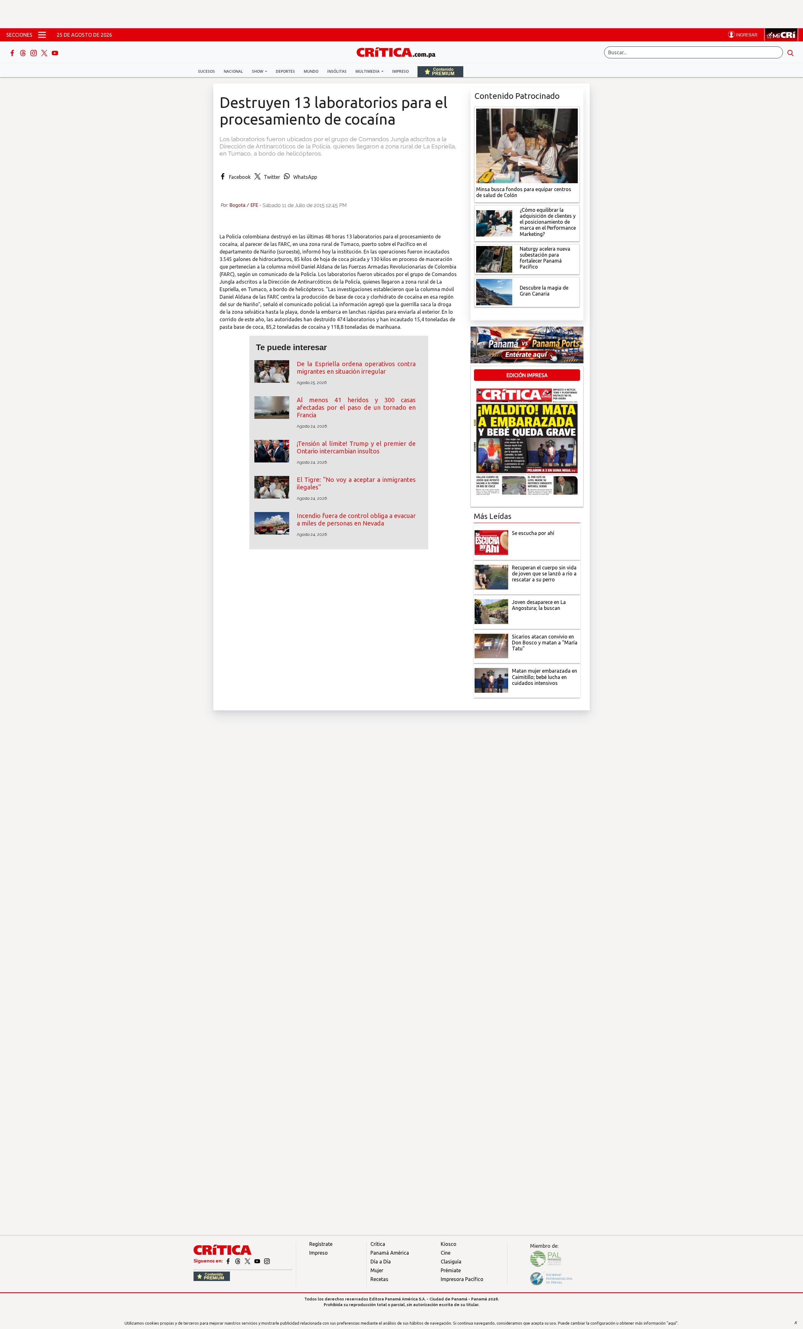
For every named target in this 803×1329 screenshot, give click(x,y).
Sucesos (206, 71)
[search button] (790, 52)
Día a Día (380, 1261)
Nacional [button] (233, 71)
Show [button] (258, 71)
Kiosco (448, 1244)
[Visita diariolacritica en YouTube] (257, 1260)
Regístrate (320, 1244)
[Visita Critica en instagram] (267, 1260)
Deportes (285, 71)
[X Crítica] (45, 52)
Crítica (377, 1244)
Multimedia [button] (367, 71)
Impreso (400, 71)
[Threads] (23, 52)
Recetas (379, 1279)
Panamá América (389, 1253)
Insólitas (337, 71)
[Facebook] (13, 52)
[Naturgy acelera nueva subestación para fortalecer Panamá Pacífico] (494, 258)
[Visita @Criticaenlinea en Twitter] (238, 1260)
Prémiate (451, 1270)
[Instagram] (34, 52)
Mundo (311, 71)
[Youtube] (55, 52)
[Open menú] (42, 35)
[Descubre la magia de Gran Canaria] (494, 291)
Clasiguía (451, 1261)
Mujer (376, 1270)
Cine (445, 1253)
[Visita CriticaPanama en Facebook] (228, 1260)
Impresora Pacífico (462, 1279)
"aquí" (672, 1323)
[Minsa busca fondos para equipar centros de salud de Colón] (527, 145)
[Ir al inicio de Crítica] (399, 51)
